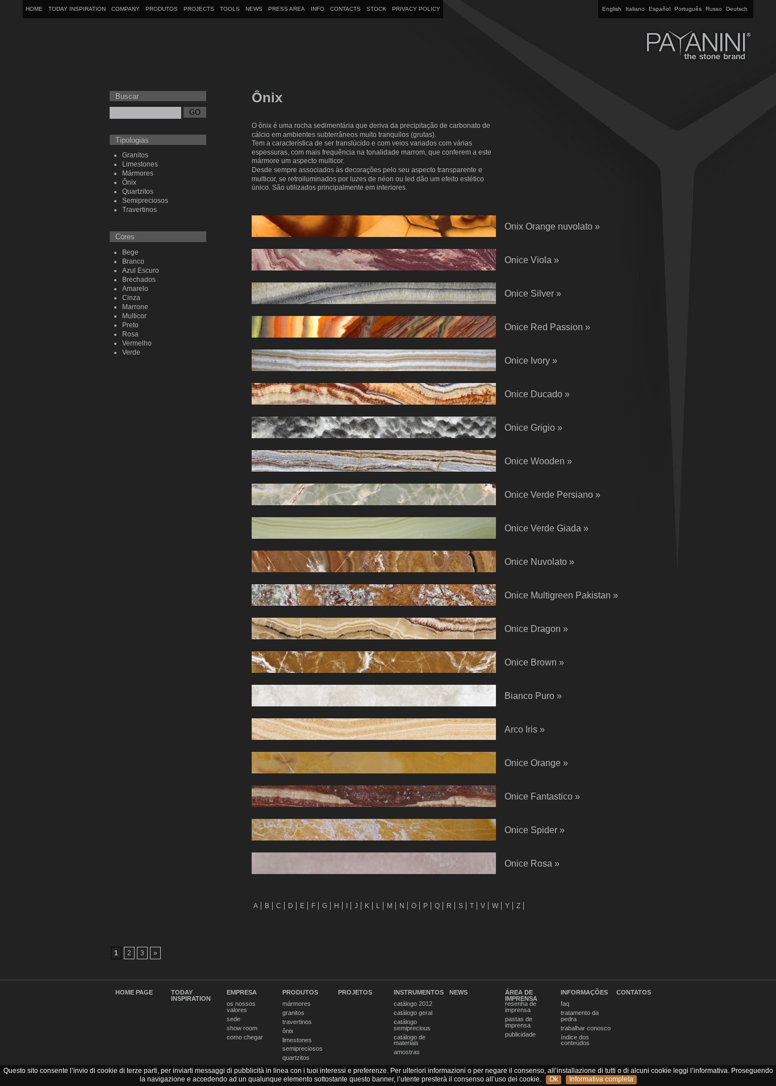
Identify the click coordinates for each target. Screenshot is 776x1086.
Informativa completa (601, 1079)
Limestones (140, 164)
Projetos (355, 992)
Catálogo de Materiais (409, 1040)
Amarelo (135, 289)
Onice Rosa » (532, 863)
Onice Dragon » (536, 629)
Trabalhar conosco (586, 1028)
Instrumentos (419, 992)
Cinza (131, 298)
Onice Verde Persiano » (552, 495)
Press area (286, 9)
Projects (198, 9)
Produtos (161, 9)
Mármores (137, 173)
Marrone (135, 307)
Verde (131, 352)
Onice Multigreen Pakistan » (561, 595)
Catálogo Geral (413, 1013)
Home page (134, 992)
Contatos (633, 992)
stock (376, 9)
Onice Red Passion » (547, 327)
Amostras (407, 1052)
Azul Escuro (140, 270)
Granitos (135, 155)
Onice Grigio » (533, 427)
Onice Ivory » (530, 360)
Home (34, 9)
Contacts (345, 9)
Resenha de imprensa (520, 1007)
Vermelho (137, 343)
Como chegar (245, 1037)
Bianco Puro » (533, 696)
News (253, 9)
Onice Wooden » (538, 461)
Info (317, 9)
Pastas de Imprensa (518, 1022)
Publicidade (520, 1034)
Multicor (134, 316)
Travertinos (139, 210)
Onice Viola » (531, 260)
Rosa (130, 334)
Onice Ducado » (537, 394)
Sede (233, 1019)
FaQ (565, 1004)
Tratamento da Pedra (580, 1016)
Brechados (139, 280)
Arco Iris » (524, 729)
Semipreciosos (145, 201)
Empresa (242, 992)
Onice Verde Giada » (546, 528)
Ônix (129, 182)
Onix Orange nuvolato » (552, 226)
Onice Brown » (534, 662)
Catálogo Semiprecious (412, 1025)
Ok (553, 1079)
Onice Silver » (532, 293)
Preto (130, 325)
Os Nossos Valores (241, 1007)
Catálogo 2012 (413, 1004)
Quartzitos (137, 191)
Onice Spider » (534, 830)
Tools (230, 9)
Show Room (242, 1028)
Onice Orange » (536, 763)
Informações (584, 992)
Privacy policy (416, 9)
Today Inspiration (77, 9)
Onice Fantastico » (542, 796)
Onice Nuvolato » (539, 562)
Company (125, 9)
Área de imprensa (521, 995)
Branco (133, 261)
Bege (130, 252)
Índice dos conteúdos (575, 1040)
